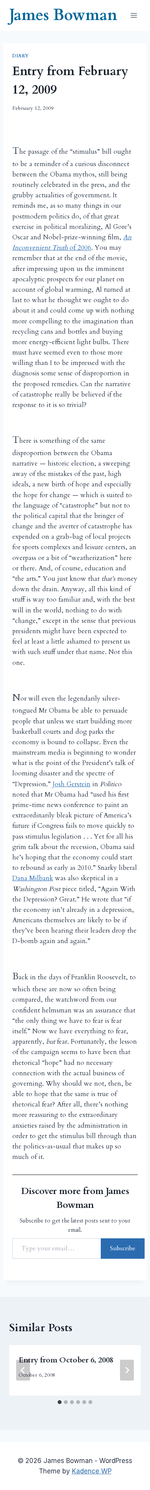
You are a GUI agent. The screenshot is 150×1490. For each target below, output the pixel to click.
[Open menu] (134, 15)
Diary (20, 56)
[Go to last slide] (23, 1370)
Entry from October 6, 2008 (65, 1360)
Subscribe (122, 1248)
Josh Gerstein (71, 784)
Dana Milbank (32, 878)
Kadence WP (92, 1471)
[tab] (60, 1402)
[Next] (127, 1370)
